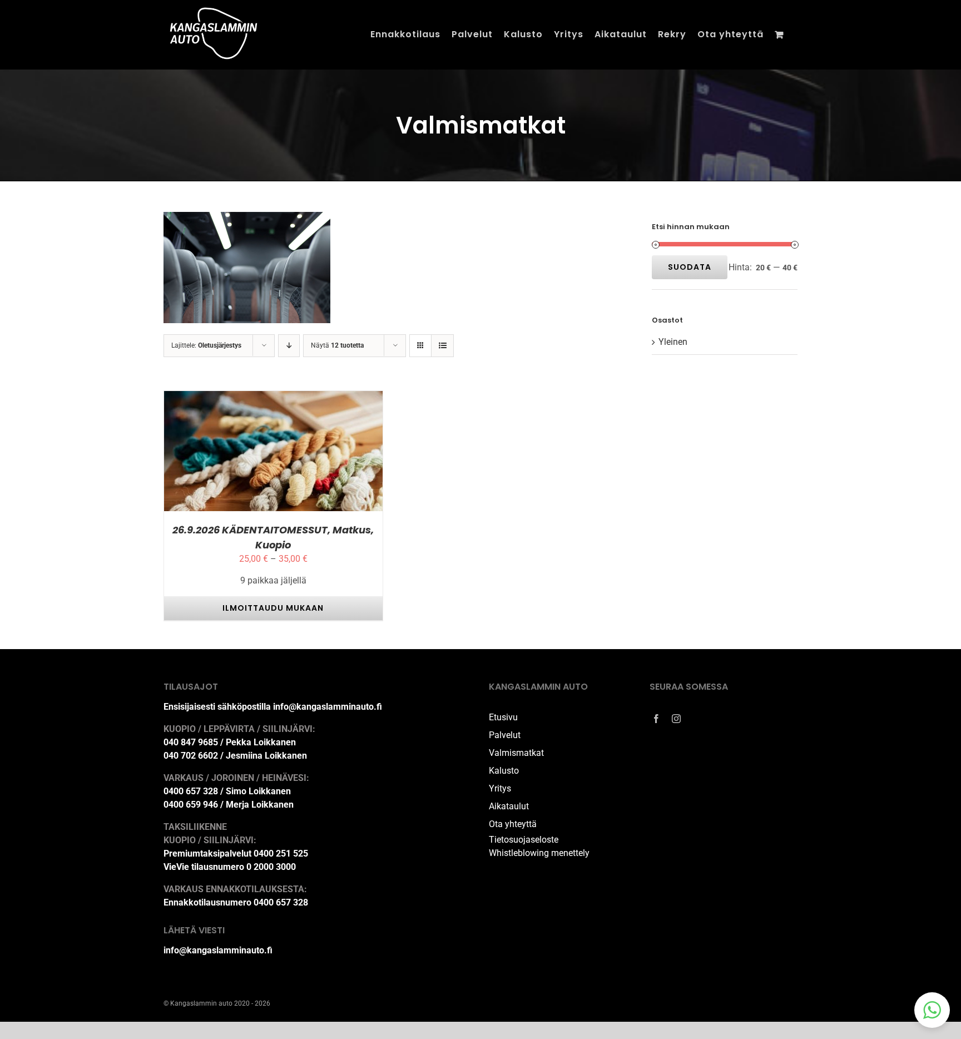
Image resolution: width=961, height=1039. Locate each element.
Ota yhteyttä (513, 824)
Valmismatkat (516, 753)
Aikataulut (509, 806)
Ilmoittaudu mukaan (243, 453)
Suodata (689, 267)
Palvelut (505, 735)
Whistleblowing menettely (539, 853)
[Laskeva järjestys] (289, 345)
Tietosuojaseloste (523, 839)
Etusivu (503, 717)
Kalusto (504, 770)
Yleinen (672, 342)
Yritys (500, 788)
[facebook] (656, 718)
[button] (932, 1010)
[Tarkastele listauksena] (442, 346)
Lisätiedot (323, 453)
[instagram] (676, 718)
